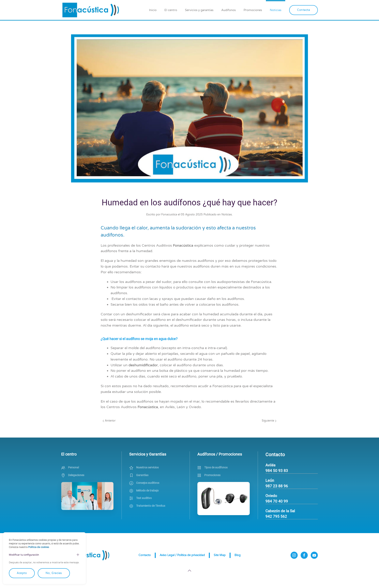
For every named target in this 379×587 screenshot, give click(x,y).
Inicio (153, 10)
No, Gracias (54, 573)
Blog (238, 555)
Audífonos (228, 10)
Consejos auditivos (147, 482)
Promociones (253, 10)
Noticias (275, 10)
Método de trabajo (147, 490)
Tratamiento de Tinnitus (150, 505)
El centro (170, 10)
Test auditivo (144, 498)
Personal (73, 467)
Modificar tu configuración (24, 554)
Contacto (145, 555)
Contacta (303, 10)
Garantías (142, 475)
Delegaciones (76, 475)
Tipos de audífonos (216, 467)
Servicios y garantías (199, 10)
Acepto (22, 573)
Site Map (220, 555)
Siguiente (268, 420)
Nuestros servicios (147, 467)
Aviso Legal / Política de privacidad (182, 555)
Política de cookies (38, 547)
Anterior (109, 420)
